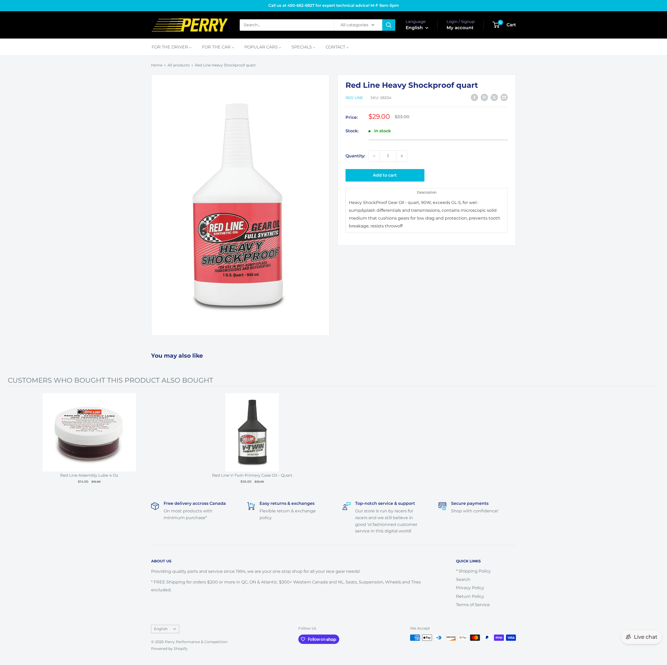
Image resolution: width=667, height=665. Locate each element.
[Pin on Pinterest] (484, 97)
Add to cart (385, 175)
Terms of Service (473, 604)
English (161, 629)
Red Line (354, 97)
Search (463, 579)
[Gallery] (240, 205)
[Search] (388, 25)
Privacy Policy (470, 587)
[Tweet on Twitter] (494, 97)
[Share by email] (504, 97)
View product (87, 437)
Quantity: (355, 155)
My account (460, 27)
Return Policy (470, 596)
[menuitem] (171, 47)
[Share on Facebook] (474, 97)
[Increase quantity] (401, 156)
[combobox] (287, 25)
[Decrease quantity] (374, 156)
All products (179, 65)
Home (156, 65)
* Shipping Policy (473, 571)
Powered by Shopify (169, 648)
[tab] (426, 192)
